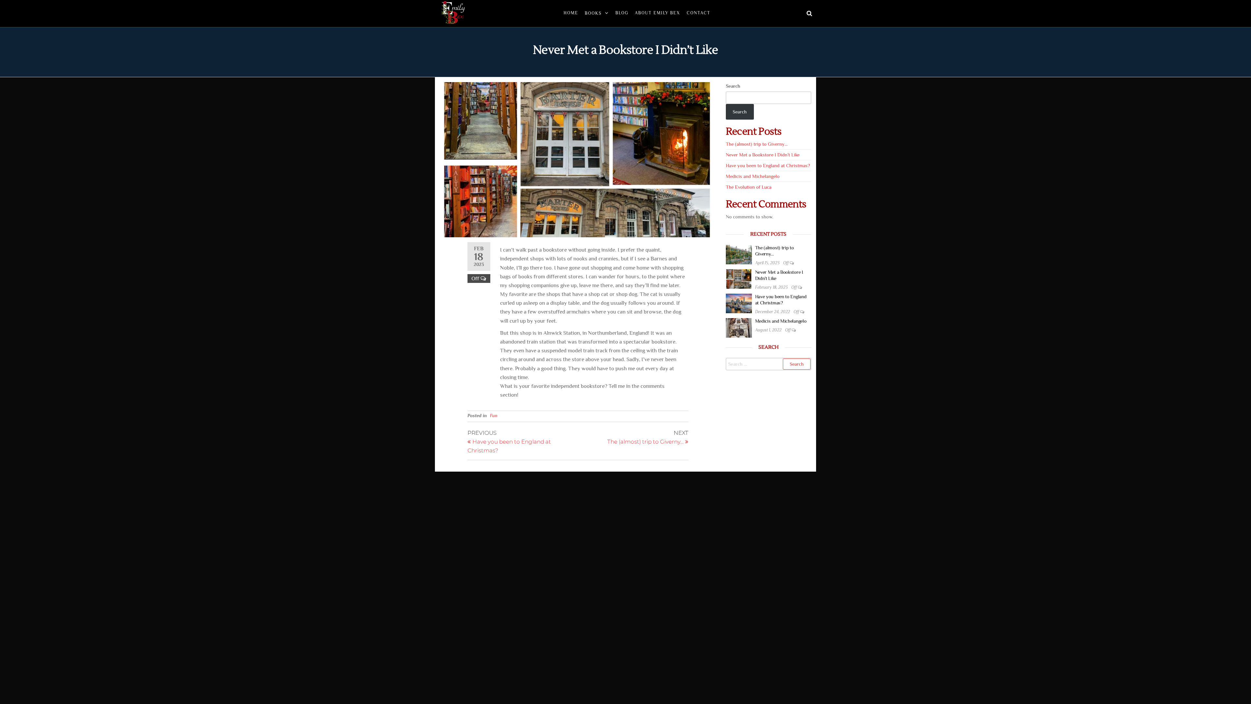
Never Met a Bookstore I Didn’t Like (762, 154)
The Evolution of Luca (748, 187)
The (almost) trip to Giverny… (757, 144)
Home (571, 12)
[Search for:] (769, 364)
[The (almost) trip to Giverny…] (739, 254)
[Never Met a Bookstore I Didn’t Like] (739, 278)
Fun (493, 415)
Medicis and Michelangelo (753, 176)
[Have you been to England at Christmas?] (739, 302)
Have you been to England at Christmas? (768, 165)
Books (593, 13)
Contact (699, 12)
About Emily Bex (657, 12)
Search (733, 86)
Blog (621, 12)
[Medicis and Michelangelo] (739, 327)
